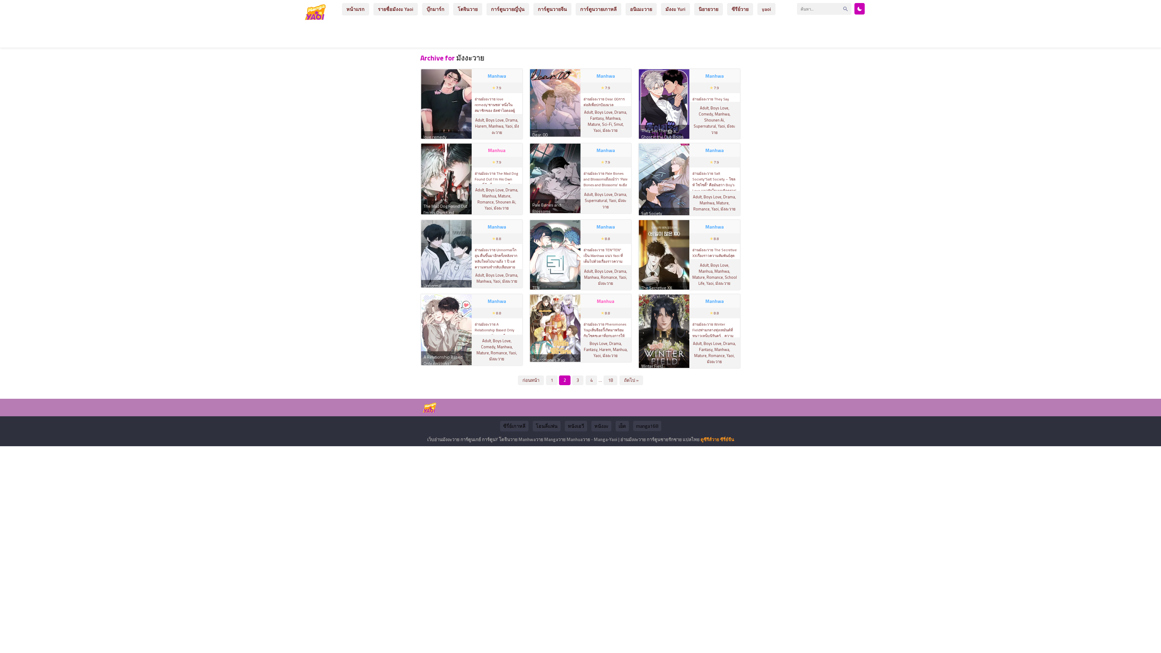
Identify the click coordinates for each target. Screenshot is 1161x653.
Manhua (489, 196)
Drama (511, 120)
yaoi (766, 9)
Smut (618, 124)
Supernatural (705, 126)
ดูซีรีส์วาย (710, 439)
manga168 (647, 426)
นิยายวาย (708, 9)
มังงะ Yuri (675, 9)
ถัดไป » (631, 380)
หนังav (601, 426)
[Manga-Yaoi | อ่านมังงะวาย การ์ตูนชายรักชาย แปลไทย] (316, 17)
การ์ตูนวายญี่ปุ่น (508, 9)
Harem (481, 126)
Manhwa (496, 126)
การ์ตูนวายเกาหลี (598, 9)
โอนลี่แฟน (547, 426)
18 (610, 380)
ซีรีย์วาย (740, 9)
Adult (479, 120)
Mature (594, 124)
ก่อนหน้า (530, 380)
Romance (485, 202)
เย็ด (622, 426)
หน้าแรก (355, 9)
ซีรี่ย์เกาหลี (514, 426)
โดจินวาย (468, 9)
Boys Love (495, 120)
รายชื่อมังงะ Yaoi (395, 9)
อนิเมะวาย (641, 9)
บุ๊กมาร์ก (435, 9)
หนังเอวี (576, 426)
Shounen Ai (714, 120)
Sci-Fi (607, 124)
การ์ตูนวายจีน (552, 9)
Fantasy (597, 118)
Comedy (706, 114)
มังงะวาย (610, 130)
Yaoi (508, 126)
